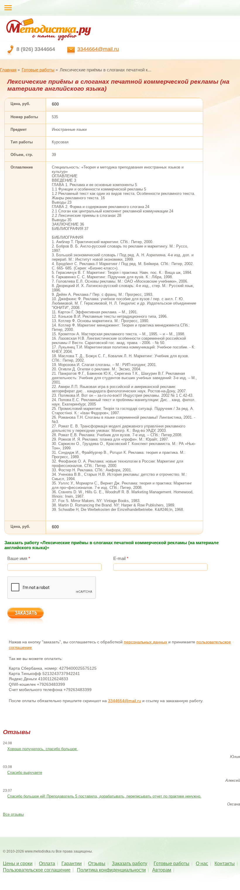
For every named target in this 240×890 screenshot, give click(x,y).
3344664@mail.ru (98, 49)
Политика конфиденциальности (111, 869)
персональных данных (145, 642)
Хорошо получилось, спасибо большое (42, 749)
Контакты (225, 863)
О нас (202, 863)
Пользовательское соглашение (37, 869)
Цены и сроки (17, 863)
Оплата (47, 863)
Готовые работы (38, 69)
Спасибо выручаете (24, 772)
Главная (8, 69)
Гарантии (71, 863)
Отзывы (96, 863)
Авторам (161, 869)
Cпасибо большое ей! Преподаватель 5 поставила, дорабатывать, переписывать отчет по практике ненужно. (104, 796)
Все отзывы (13, 814)
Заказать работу (129, 863)
